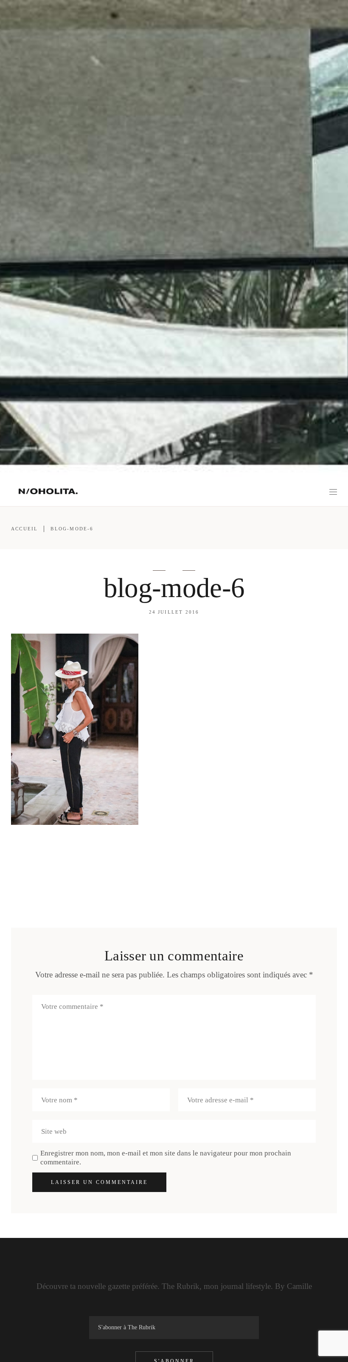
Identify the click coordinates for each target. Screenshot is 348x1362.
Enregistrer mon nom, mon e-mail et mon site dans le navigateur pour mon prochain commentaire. (165, 1157)
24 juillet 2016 (174, 611)
